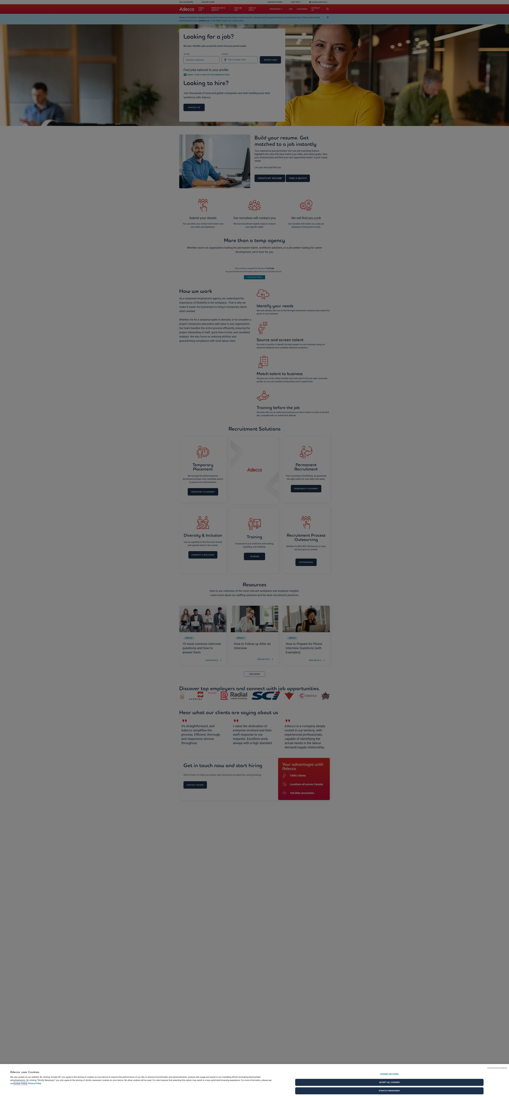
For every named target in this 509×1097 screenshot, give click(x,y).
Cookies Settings (389, 1074)
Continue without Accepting (497, 1068)
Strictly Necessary (389, 1091)
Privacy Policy (34, 1083)
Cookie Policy (20, 1083)
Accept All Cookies (389, 1082)
